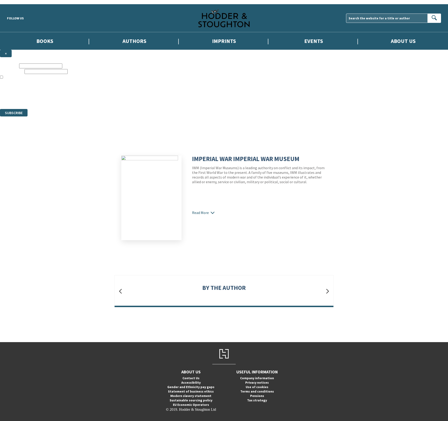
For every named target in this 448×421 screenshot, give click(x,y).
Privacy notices (257, 382)
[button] (120, 291)
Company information (257, 378)
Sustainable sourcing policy (191, 400)
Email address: (12, 71)
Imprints (224, 41)
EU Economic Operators (191, 405)
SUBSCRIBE (14, 112)
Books (44, 41)
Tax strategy (257, 400)
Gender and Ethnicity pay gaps (190, 387)
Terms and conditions (257, 391)
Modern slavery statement (190, 396)
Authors (134, 41)
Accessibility (191, 382)
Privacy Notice (92, 98)
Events (313, 41)
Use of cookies (257, 387)
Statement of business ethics (191, 391)
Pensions (257, 396)
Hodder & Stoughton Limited (53, 90)
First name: (9, 66)
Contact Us (191, 378)
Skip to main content (15, 2)
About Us (403, 41)
